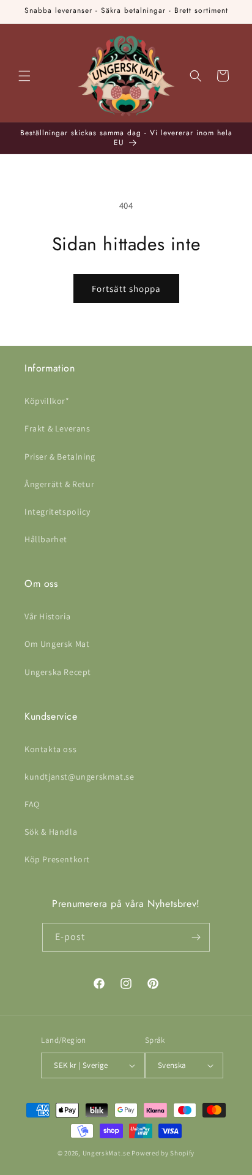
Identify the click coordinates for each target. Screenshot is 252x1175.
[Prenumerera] (195, 937)
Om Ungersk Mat (56, 643)
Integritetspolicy (57, 511)
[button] (24, 75)
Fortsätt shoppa (126, 288)
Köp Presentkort (57, 859)
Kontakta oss (50, 749)
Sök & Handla (50, 831)
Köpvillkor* (47, 400)
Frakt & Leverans (57, 428)
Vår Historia (47, 616)
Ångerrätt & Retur (59, 484)
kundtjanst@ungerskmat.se (79, 776)
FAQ (32, 804)
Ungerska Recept (57, 671)
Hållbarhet (45, 539)
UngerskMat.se (106, 1153)
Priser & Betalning (59, 456)
